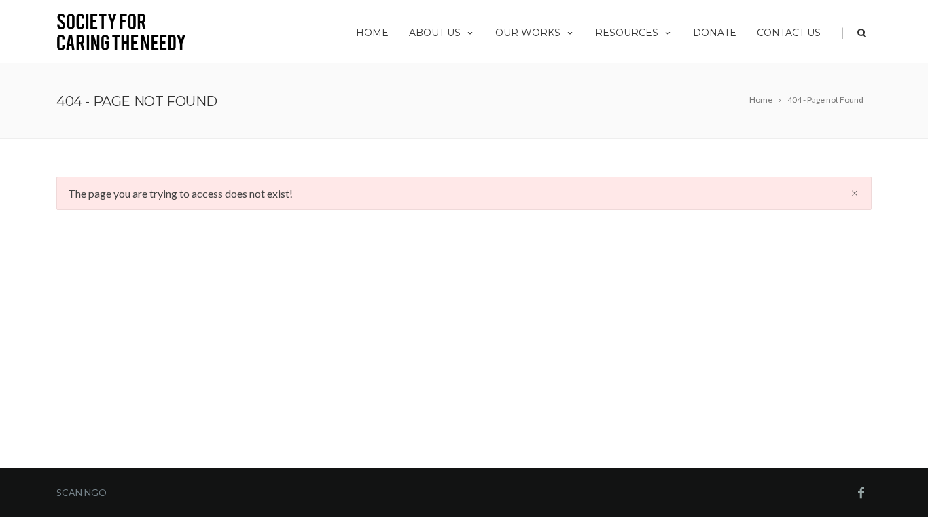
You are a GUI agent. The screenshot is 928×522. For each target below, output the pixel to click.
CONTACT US (789, 33)
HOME (372, 33)
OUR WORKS (527, 33)
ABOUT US (435, 33)
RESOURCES (626, 33)
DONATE (714, 33)
